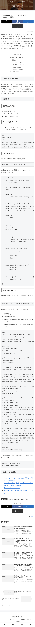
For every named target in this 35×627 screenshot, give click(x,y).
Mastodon (17, 499)
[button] (17, 26)
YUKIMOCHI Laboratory (26, 619)
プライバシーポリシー (9, 619)
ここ (2, 127)
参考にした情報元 (16, 71)
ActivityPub (17, 621)
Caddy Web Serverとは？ (18, 57)
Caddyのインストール (18, 64)
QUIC (28, 499)
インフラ (5, 499)
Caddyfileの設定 (17, 67)
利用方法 (13, 60)
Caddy (11, 499)
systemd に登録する (18, 69)
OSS (23, 499)
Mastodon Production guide (12, 488)
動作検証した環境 (17, 62)
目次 (15, 54)
